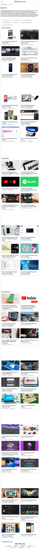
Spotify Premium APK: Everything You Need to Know (29, 189)
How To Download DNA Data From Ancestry (28, 470)
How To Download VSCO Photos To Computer (8, 535)
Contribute (16, 546)
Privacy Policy (12, 547)
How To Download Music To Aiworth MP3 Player (9, 75)
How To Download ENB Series (29, 323)
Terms (34, 546)
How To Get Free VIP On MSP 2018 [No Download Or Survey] (10, 453)
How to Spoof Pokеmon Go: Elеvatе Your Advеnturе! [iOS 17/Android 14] (10, 307)
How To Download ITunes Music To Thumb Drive (28, 106)
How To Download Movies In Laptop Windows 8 (9, 373)
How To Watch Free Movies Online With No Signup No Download (9, 341)
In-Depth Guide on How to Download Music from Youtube (29, 172)
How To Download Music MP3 (10, 188)
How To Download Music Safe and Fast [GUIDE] (29, 272)
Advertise (22, 546)
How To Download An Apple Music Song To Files (9, 272)
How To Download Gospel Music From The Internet (9, 58)
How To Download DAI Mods (28, 500)
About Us (9, 545)
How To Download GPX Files (28, 534)
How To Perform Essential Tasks (7, 24)
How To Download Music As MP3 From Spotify (28, 238)
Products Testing (8, 546)
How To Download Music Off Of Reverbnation (28, 122)
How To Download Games (6, 20)
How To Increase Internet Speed (26, 22)
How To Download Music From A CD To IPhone (29, 256)
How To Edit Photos (15, 22)
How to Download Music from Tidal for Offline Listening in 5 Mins (10, 239)
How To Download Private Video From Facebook (9, 324)
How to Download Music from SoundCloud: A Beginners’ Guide (10, 206)
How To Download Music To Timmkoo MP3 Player (28, 75)
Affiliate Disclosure (21, 547)
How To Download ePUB (27, 436)
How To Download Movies (16, 20)
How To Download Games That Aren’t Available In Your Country (29, 518)
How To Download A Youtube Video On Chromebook (29, 389)
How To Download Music (27, 20)
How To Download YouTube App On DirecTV (9, 470)
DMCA (29, 547)
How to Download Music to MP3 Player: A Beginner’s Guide (10, 172)
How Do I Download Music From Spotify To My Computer (29, 205)
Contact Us (28, 546)
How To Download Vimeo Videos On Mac (8, 406)
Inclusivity (30, 545)
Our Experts (16, 545)
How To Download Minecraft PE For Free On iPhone (9, 500)
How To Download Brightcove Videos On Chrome (10, 389)
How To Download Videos (6, 22)
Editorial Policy (23, 545)
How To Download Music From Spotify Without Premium (10, 256)
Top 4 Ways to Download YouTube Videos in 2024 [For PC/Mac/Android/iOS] (28, 307)
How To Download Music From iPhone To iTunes (10, 106)
